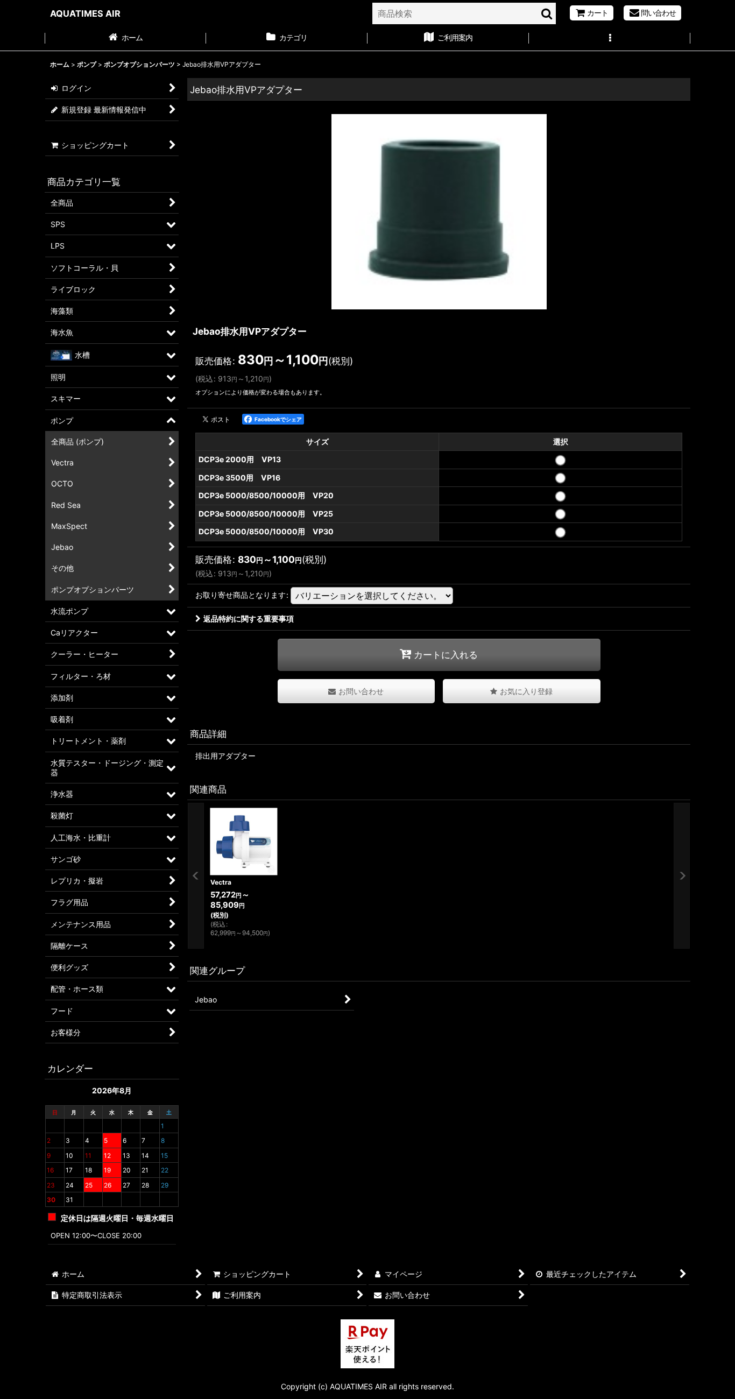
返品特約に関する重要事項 (248, 618)
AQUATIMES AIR (85, 13)
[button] (609, 39)
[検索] (547, 13)
